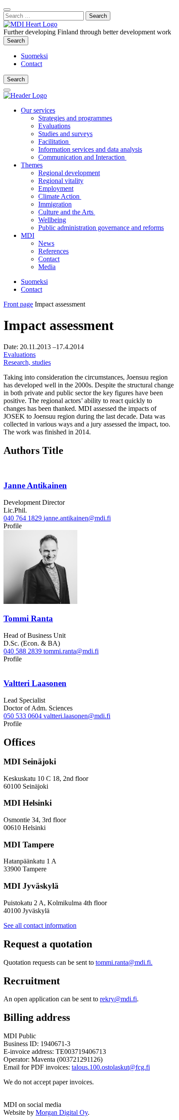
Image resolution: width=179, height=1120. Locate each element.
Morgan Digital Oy (62, 1112)
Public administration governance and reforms (101, 227)
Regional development (69, 173)
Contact (31, 63)
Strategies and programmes (75, 118)
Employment (55, 188)
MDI (27, 235)
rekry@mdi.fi (118, 999)
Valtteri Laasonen (34, 683)
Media (47, 266)
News (46, 243)
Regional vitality (60, 180)
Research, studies (27, 362)
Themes (32, 165)
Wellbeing (52, 219)
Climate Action (59, 196)
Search (17, 40)
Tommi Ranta (28, 618)
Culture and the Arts (66, 212)
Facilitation (54, 141)
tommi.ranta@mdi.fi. (124, 962)
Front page (18, 304)
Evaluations (54, 126)
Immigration (55, 204)
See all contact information (39, 925)
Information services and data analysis (90, 149)
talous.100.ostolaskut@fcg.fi (111, 1067)
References (53, 251)
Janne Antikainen (35, 485)
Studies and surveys (65, 133)
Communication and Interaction (82, 157)
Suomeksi (34, 56)
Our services (38, 110)
